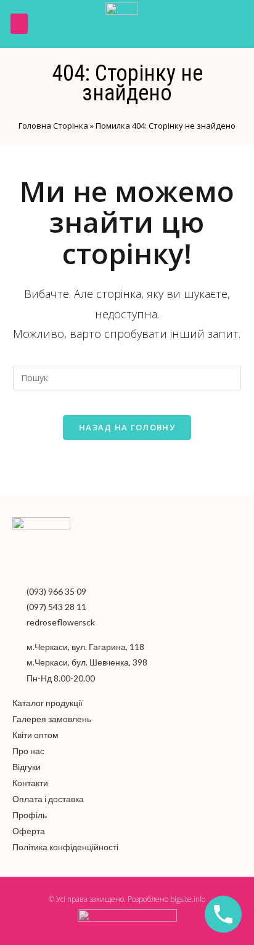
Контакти (30, 783)
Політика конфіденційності (65, 847)
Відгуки (26, 767)
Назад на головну (127, 427)
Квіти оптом (35, 735)
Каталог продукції (47, 703)
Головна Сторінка (53, 125)
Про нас (28, 751)
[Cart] (233, 24)
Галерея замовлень (51, 719)
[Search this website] (127, 376)
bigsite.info (187, 899)
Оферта (28, 831)
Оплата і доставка (48, 799)
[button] (19, 24)
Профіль (29, 815)
